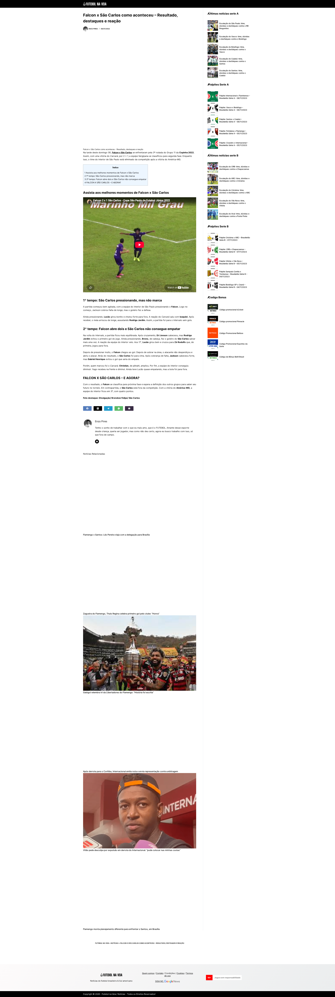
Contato (159, 973)
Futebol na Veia (102, 943)
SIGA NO (159, 981)
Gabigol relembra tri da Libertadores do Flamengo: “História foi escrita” (118, 692)
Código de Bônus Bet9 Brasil (231, 357)
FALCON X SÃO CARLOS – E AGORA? (103, 182)
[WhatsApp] (119, 408)
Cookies (180, 973)
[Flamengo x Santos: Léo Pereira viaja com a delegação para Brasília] (139, 495)
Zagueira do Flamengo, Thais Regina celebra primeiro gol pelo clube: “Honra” (121, 613)
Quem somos (148, 973)
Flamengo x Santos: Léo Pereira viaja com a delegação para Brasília (116, 534)
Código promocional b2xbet (231, 310)
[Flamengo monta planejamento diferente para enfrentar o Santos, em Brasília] (139, 889)
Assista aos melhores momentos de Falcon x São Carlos (112, 172)
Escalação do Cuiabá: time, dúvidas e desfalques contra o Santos (232, 61)
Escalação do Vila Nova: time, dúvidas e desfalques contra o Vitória (232, 203)
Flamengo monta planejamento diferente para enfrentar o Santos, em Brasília (121, 929)
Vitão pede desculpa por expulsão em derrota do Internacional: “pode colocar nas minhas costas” (131, 850)
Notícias (114, 943)
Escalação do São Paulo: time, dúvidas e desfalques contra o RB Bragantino (234, 25)
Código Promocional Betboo (231, 333)
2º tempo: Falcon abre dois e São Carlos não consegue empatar (115, 179)
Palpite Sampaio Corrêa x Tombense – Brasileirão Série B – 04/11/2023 (233, 274)
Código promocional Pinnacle (231, 321)
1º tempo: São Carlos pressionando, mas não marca (110, 176)
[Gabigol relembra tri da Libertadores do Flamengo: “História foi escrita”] (139, 653)
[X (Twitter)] (98, 408)
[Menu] (251, 4)
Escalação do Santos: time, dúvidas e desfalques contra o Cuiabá (232, 73)
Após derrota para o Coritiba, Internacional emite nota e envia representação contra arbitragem (130, 771)
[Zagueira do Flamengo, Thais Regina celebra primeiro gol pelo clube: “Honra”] (139, 574)
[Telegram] (108, 408)
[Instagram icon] (97, 441)
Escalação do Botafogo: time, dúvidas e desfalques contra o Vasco (232, 49)
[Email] (129, 408)
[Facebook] (87, 408)
